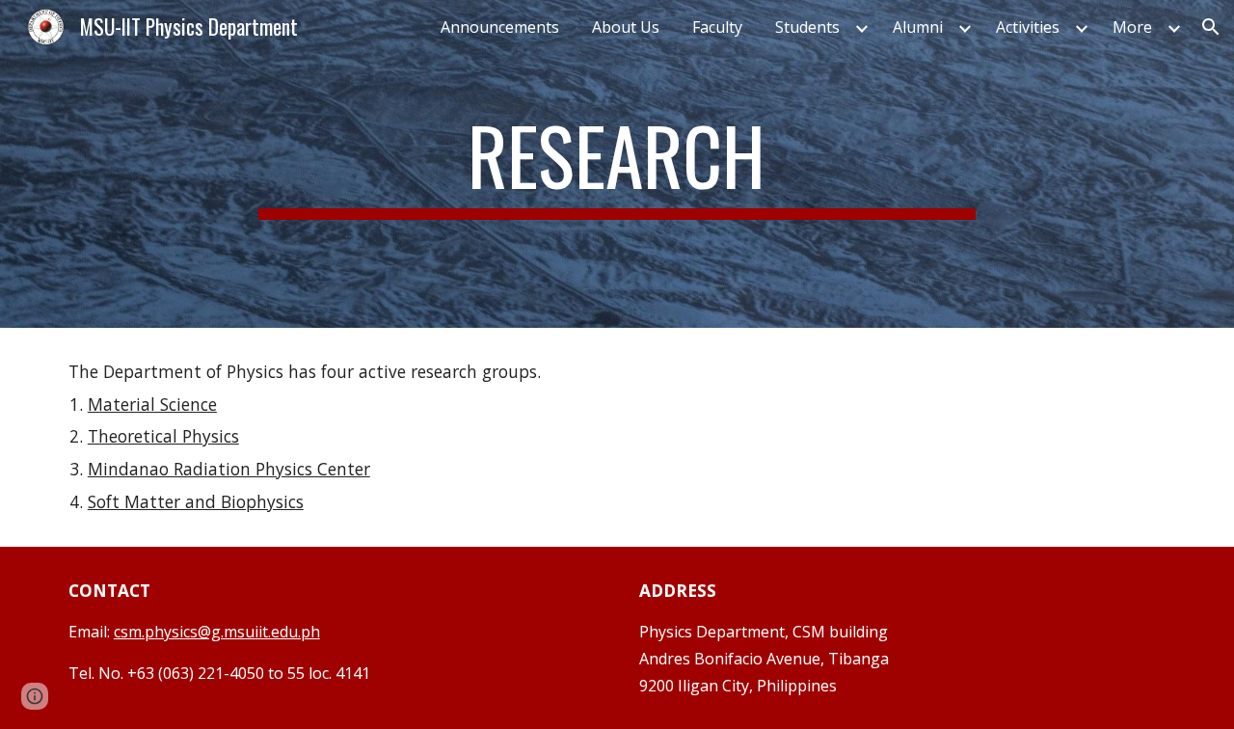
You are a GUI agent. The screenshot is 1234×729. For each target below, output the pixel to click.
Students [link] (807, 27)
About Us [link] (625, 27)
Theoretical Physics (163, 435)
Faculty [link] (717, 27)
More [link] (1132, 27)
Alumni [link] (918, 27)
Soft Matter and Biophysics (196, 501)
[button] (1211, 27)
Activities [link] (1028, 27)
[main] (617, 164)
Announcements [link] (500, 27)
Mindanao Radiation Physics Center (229, 468)
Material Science (152, 404)
